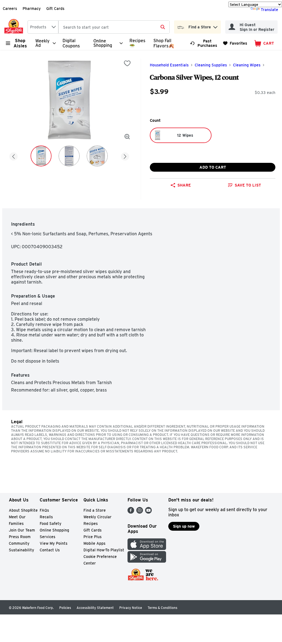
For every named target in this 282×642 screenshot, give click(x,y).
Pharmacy (32, 8)
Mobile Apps (94, 543)
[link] (204, 43)
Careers (10, 8)
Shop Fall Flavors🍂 (163, 43)
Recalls (46, 517)
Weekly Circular (97, 517)
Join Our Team (22, 530)
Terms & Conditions (162, 608)
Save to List (248, 185)
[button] (215, 25)
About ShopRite (23, 510)
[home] (14, 27)
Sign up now (184, 526)
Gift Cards (55, 8)
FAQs (44, 510)
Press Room (20, 537)
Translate (269, 9)
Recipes (90, 523)
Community (19, 543)
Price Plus (92, 537)
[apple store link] (147, 548)
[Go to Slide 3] (97, 156)
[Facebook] (131, 512)
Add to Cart (212, 167)
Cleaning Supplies (211, 65)
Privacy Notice (130, 608)
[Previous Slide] (13, 155)
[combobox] (43, 27)
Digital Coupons (71, 43)
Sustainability (21, 550)
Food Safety (50, 523)
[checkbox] (127, 63)
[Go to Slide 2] (69, 156)
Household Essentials (169, 65)
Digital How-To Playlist (103, 550)
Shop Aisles (20, 43)
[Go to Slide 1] (41, 156)
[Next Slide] (125, 155)
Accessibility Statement (95, 608)
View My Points (53, 543)
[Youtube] (148, 512)
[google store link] (147, 561)
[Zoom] (127, 137)
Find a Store (94, 510)
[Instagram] (139, 512)
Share (184, 185)
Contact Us (50, 550)
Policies (65, 608)
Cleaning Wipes (247, 65)
